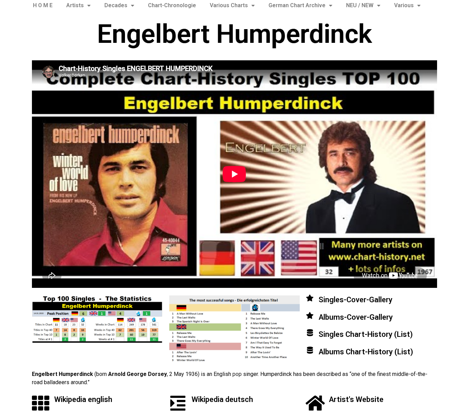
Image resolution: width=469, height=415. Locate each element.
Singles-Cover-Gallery (355, 299)
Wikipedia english (83, 399)
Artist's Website (356, 399)
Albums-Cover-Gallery (356, 317)
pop (237, 374)
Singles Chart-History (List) (366, 334)
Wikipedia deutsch (222, 399)
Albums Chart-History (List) (366, 351)
